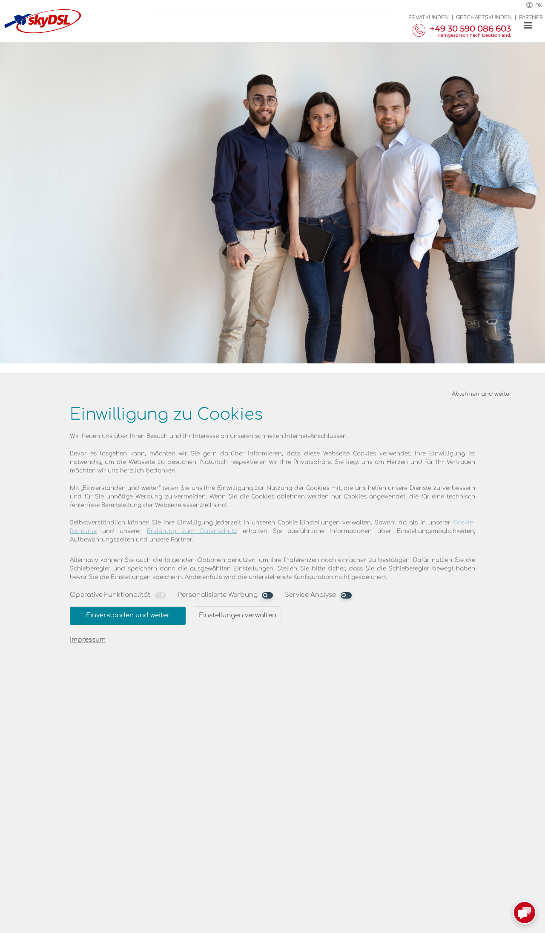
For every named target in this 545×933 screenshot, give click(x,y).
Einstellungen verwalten (237, 615)
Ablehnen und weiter (482, 394)
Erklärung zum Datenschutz (192, 531)
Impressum (88, 639)
